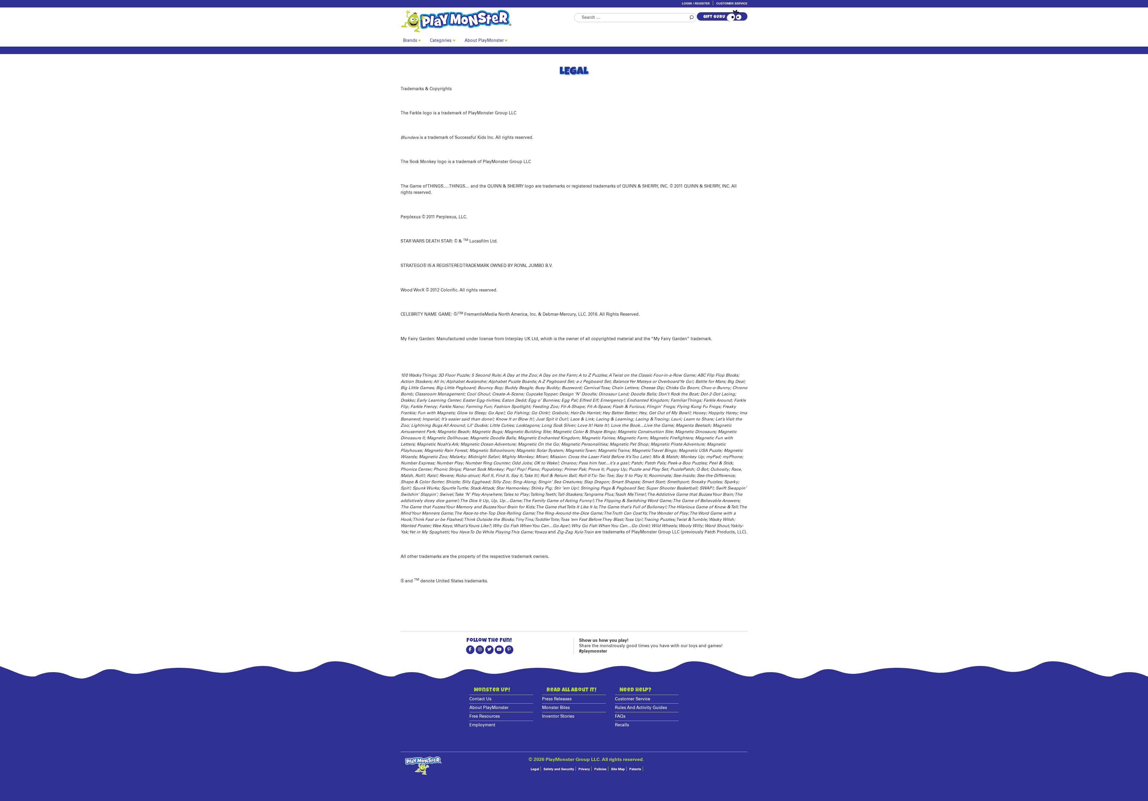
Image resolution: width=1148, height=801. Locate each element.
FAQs (620, 716)
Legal (535, 769)
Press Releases (557, 699)
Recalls (622, 725)
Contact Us (480, 699)
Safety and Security (559, 769)
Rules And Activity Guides (641, 708)
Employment (482, 725)
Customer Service (731, 3)
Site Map (618, 769)
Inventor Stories (558, 716)
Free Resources (484, 716)
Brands (410, 41)
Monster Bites (556, 708)
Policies (600, 769)
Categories (440, 41)
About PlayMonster (484, 41)
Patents (635, 769)
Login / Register (696, 3)
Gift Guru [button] (714, 17)
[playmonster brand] (487, 21)
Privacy (584, 769)
